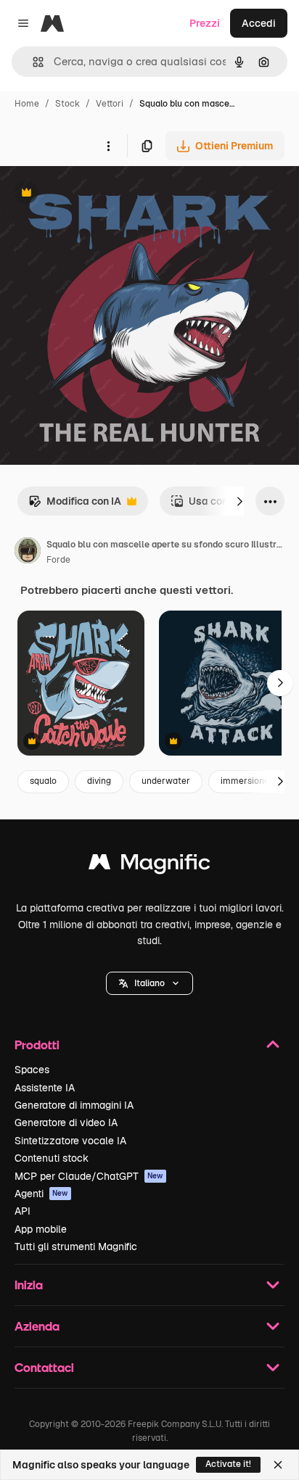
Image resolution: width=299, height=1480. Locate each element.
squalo (43, 781)
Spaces (32, 1069)
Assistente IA (45, 1087)
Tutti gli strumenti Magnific (76, 1246)
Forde (58, 560)
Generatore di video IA (66, 1122)
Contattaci (44, 1367)
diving (99, 781)
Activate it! (228, 1464)
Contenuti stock (52, 1158)
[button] (149, 983)
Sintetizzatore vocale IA (70, 1140)
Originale (96, 194)
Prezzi (204, 23)
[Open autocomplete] (32, 62)
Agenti (41, 1193)
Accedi (259, 23)
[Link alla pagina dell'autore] (28, 552)
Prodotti (37, 1044)
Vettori (109, 103)
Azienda (37, 1326)
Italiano (149, 983)
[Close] (278, 1464)
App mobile (41, 1229)
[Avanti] (239, 501)
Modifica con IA (74, 505)
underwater (166, 781)
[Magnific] (149, 865)
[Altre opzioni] (108, 145)
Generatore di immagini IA (74, 1105)
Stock (67, 103)
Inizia (29, 1284)
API (22, 1211)
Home (27, 103)
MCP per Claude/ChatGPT (89, 1176)
